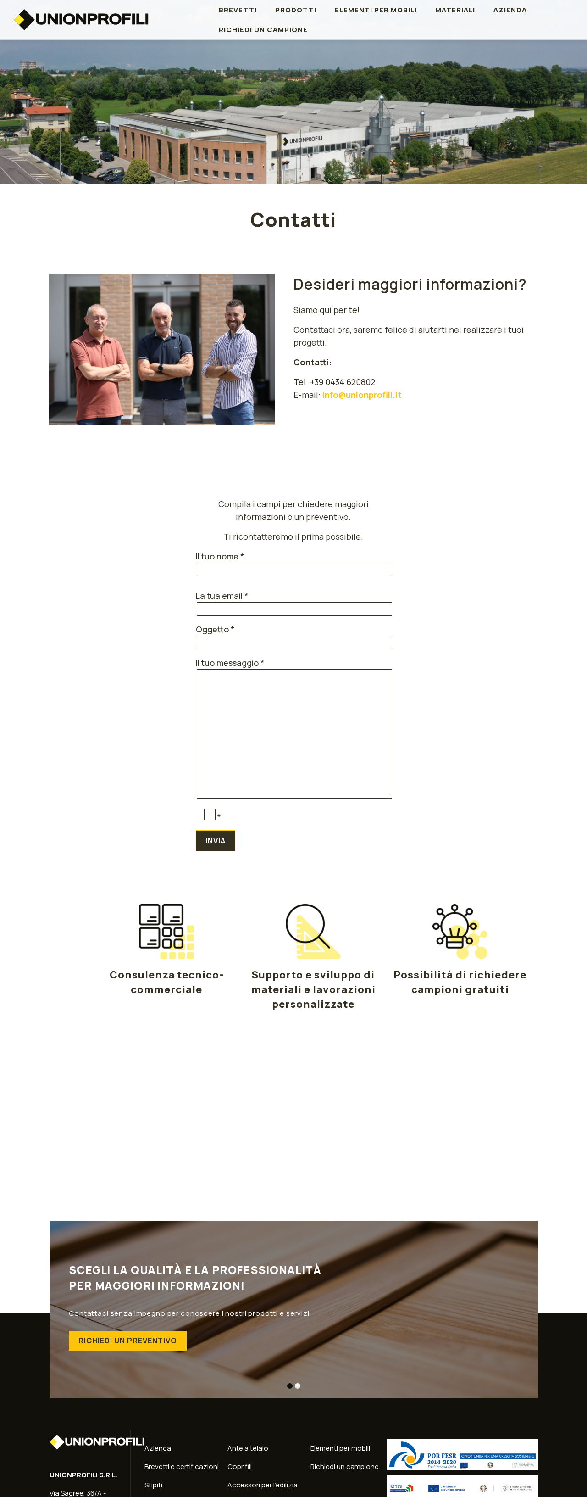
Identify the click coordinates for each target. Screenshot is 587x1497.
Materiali (455, 10)
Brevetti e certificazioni (181, 1466)
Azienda (510, 10)
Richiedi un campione (263, 29)
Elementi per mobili (376, 10)
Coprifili (239, 1466)
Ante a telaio (247, 1448)
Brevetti (238, 10)
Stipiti (153, 1485)
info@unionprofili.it (362, 394)
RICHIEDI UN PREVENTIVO (127, 1340)
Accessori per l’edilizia (262, 1485)
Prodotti (295, 10)
